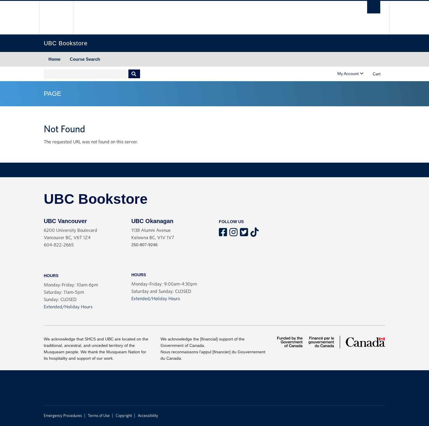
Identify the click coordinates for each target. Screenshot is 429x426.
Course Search (85, 59)
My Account (348, 73)
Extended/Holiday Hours (68, 307)
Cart (377, 74)
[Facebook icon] (223, 234)
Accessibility (148, 416)
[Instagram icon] (233, 234)
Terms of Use (99, 416)
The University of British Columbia (56, 17)
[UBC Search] (373, 7)
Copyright (124, 416)
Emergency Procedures (63, 416)
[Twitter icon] (244, 234)
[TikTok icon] (254, 234)
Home (54, 59)
